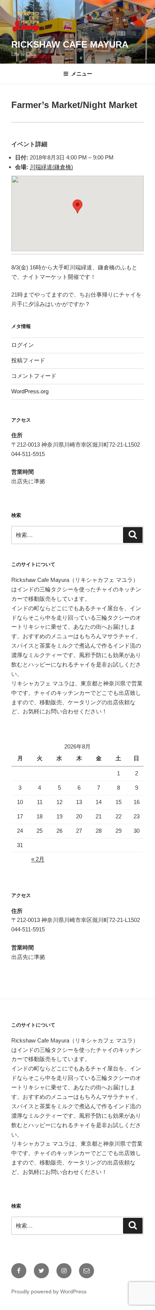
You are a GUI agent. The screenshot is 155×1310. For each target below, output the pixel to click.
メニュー (81, 74)
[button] (77, 206)
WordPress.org (30, 391)
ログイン (22, 345)
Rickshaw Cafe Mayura (69, 44)
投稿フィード (28, 360)
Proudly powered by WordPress (49, 1291)
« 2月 (37, 859)
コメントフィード (33, 376)
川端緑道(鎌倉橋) (51, 167)
